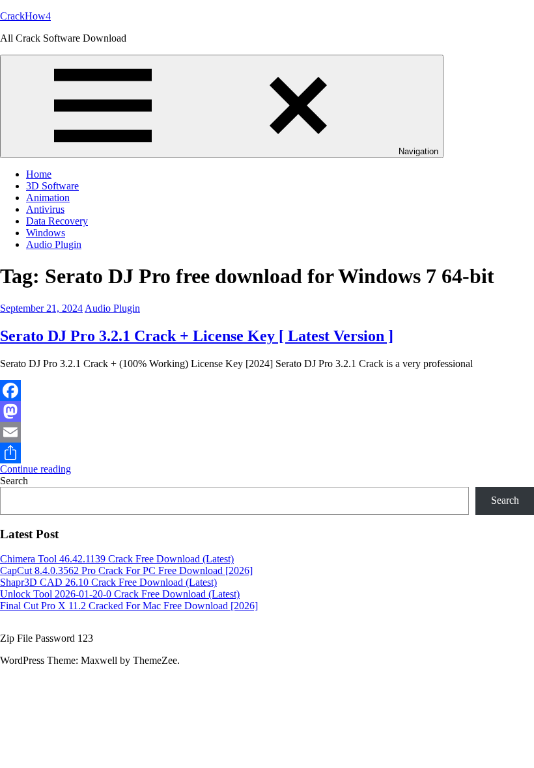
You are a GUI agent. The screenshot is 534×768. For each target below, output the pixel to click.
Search (14, 480)
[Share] (267, 453)
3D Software (52, 185)
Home (38, 174)
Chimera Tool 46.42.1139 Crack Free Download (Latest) (117, 558)
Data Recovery (57, 220)
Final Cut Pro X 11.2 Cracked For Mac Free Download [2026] (129, 605)
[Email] (267, 432)
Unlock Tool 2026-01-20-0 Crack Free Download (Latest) (120, 593)
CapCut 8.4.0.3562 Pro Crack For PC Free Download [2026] (126, 570)
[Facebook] (267, 390)
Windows (45, 232)
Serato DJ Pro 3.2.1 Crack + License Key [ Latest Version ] (196, 335)
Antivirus (45, 209)
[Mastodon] (267, 411)
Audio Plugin (53, 244)
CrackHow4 (25, 15)
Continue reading (35, 468)
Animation (48, 197)
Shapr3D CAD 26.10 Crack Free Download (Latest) (108, 582)
